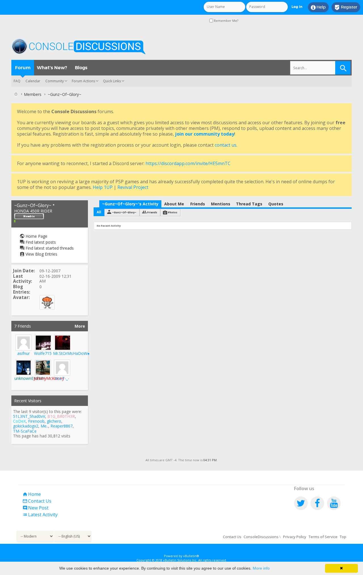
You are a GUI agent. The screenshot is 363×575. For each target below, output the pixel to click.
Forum (23, 68)
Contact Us (36, 501)
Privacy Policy (294, 536)
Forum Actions (83, 81)
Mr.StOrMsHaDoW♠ (71, 353)
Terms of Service (323, 536)
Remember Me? (225, 20)
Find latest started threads (49, 248)
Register (345, 7)
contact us (226, 145)
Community (54, 81)
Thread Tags (249, 204)
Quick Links (112, 81)
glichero (54, 421)
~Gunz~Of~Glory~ (124, 212)
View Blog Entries (40, 254)
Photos (172, 212)
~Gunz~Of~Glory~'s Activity (130, 204)
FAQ (17, 81)
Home (31, 494)
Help (318, 7)
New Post (35, 508)
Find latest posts (40, 242)
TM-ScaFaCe (25, 431)
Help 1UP (103, 187)
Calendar (33, 81)
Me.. (44, 426)
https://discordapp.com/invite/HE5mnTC (188, 163)
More (80, 326)
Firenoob (36, 421)
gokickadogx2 (25, 426)
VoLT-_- (62, 378)
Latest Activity (40, 514)
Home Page (35, 236)
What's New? (52, 68)
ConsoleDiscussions (261, 536)
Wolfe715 (43, 353)
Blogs (81, 68)
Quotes (275, 204)
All (99, 212)
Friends (197, 204)
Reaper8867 (61, 426)
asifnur (23, 353)
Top (343, 536)
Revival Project (132, 187)
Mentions (220, 204)
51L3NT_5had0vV (29, 416)
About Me (174, 204)
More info (261, 568)
